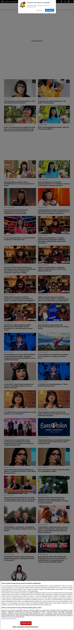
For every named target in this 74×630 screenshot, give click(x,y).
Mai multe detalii (33, 591)
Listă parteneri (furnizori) (8, 618)
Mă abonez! (49, 10)
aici (44, 599)
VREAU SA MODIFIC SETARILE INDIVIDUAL (25, 626)
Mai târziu (39, 10)
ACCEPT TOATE (26, 623)
